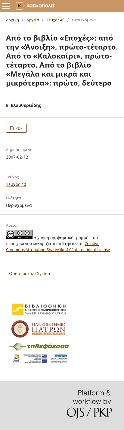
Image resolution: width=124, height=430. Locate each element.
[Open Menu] (6, 6)
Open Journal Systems (31, 273)
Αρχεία (32, 20)
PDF (18, 128)
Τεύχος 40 (55, 20)
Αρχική (12, 20)
